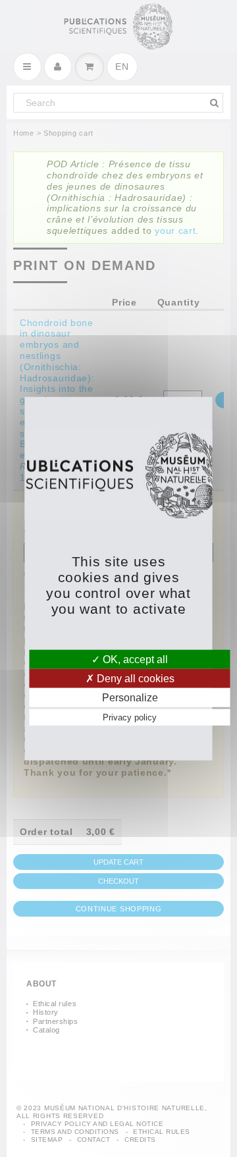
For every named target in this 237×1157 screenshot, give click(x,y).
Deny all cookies (134, 678)
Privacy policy (130, 717)
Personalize (130, 697)
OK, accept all (134, 658)
